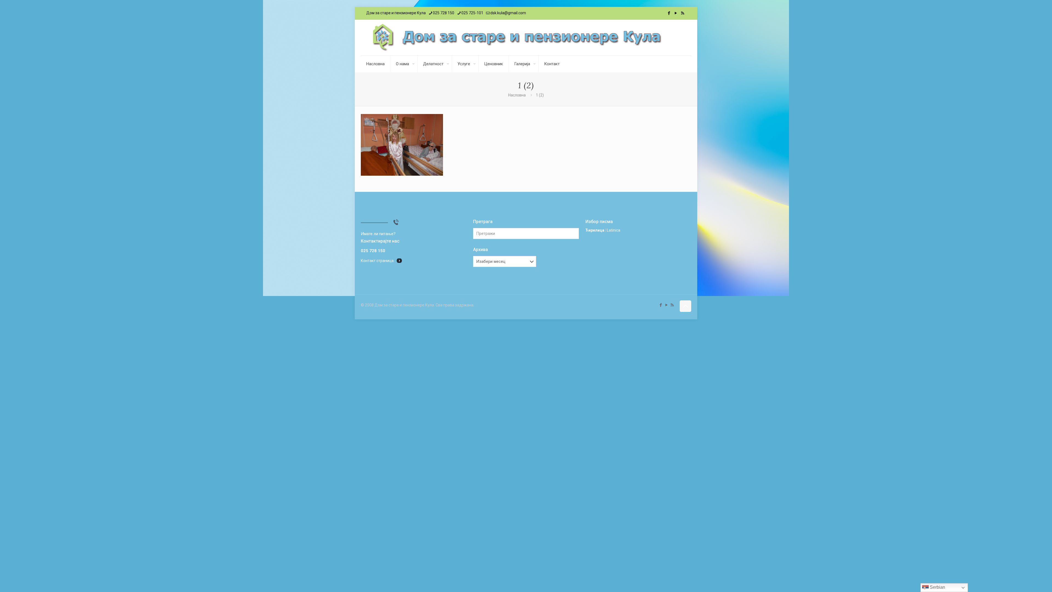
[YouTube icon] (676, 13)
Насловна (517, 95)
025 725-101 (472, 13)
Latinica (613, 230)
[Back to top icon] (685, 306)
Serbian (937, 587)
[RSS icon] (683, 13)
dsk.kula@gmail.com (508, 13)
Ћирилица (594, 230)
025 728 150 (443, 13)
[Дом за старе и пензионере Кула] (516, 37)
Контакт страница (377, 260)
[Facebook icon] (669, 13)
